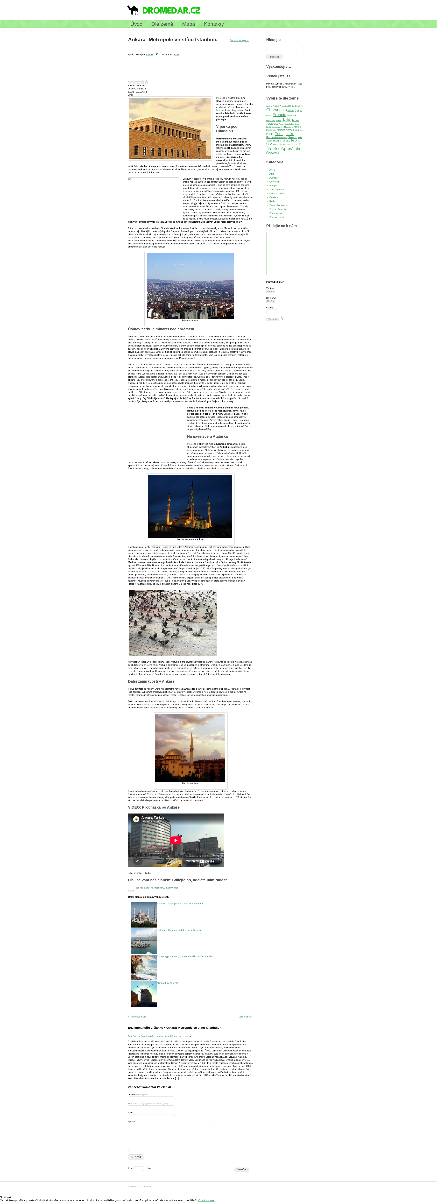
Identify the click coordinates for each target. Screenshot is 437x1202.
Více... (291, 87)
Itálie (286, 119)
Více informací (206, 1200)
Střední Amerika (278, 209)
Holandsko (270, 120)
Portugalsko (284, 134)
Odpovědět (241, 1169)
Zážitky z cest (276, 217)
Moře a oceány (277, 193)
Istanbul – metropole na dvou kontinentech (180, 903)
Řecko (273, 148)
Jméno (137, 1094)
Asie (271, 173)
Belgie (291, 106)
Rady (272, 201)
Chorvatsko (276, 110)
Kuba (268, 127)
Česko (294, 144)
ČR (299, 144)
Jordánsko (272, 123)
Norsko (281, 130)
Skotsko (292, 137)
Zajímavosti (275, 213)
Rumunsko (282, 138)
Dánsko (290, 111)
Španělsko (291, 148)
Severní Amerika (278, 205)
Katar (281, 124)
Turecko (295, 140)
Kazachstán (289, 124)
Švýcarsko (272, 153)
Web (130, 1112)
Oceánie (273, 197)
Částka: (270, 307)
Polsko (270, 134)
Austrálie (274, 177)
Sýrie (300, 138)
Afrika (272, 169)
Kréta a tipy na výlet (167, 982)
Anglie (276, 106)
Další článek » (245, 1016)
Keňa (296, 124)
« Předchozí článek (137, 1016)
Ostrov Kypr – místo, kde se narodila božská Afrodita (185, 956)
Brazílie (299, 106)
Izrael (295, 120)
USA (269, 144)
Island (278, 120)
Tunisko (285, 140)
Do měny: (271, 298)
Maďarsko (271, 130)
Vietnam (276, 144)
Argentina (284, 106)
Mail (148, 1103)
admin (176, 54)
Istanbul (220, 110)
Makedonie (288, 127)
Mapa (188, 24)
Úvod (136, 24)
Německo (291, 130)
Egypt (298, 110)
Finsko (269, 115)
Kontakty (214, 24)
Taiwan (269, 141)
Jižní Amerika (276, 189)
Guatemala (291, 115)
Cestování (274, 181)
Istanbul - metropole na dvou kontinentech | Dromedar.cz (156, 1036)
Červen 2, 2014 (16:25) (239, 41)
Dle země (162, 24)
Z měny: (270, 288)
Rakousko (272, 137)
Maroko (297, 127)
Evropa (149, 54)
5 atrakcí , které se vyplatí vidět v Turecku (179, 930)
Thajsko (277, 140)
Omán (299, 130)
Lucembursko (278, 127)
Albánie (269, 106)
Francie (279, 114)
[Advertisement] (190, 48)
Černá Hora (285, 144)
